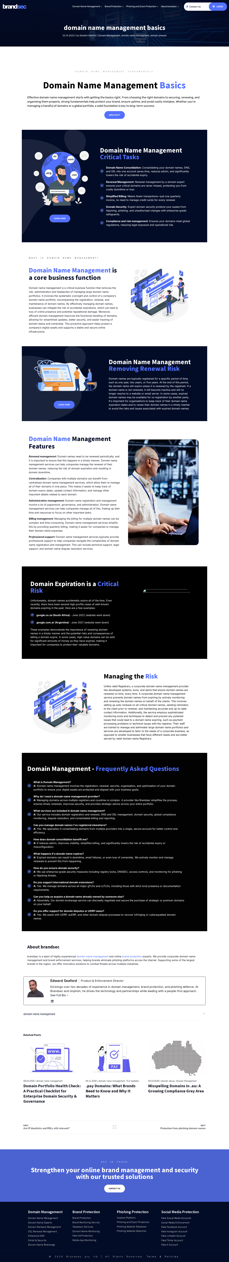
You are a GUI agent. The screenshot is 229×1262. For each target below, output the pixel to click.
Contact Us (195, 6)
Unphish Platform (126, 1217)
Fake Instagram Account (174, 1231)
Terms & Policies (163, 1256)
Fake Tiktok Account (172, 1240)
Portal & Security (37, 1240)
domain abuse (168, 1080)
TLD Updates (132, 1080)
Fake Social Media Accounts (176, 1218)
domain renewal (158, 35)
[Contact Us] (187, 6)
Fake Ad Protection (82, 1235)
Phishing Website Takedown (132, 1226)
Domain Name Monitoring (86, 1231)
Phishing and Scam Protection (141, 6)
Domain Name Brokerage (41, 1244)
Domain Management (109, 35)
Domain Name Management (86, 6)
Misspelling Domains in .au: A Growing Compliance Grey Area (176, 1088)
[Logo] (14, 6)
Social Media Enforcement (175, 1222)
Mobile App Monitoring (84, 1240)
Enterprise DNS (36, 1235)
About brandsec (169, 6)
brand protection (132, 956)
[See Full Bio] (68, 995)
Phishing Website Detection (131, 1231)
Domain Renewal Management (44, 1227)
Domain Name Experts (40, 1222)
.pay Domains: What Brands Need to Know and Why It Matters (111, 1091)
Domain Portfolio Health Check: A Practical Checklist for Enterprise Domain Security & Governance (52, 1093)
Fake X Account (169, 1244)
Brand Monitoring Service (86, 1222)
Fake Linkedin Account (173, 1235)
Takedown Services (82, 1226)
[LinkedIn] (52, 1001)
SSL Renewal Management (42, 1231)
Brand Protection (113, 6)
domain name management (135, 35)
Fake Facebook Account (174, 1227)
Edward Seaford (88, 35)
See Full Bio (58, 995)
